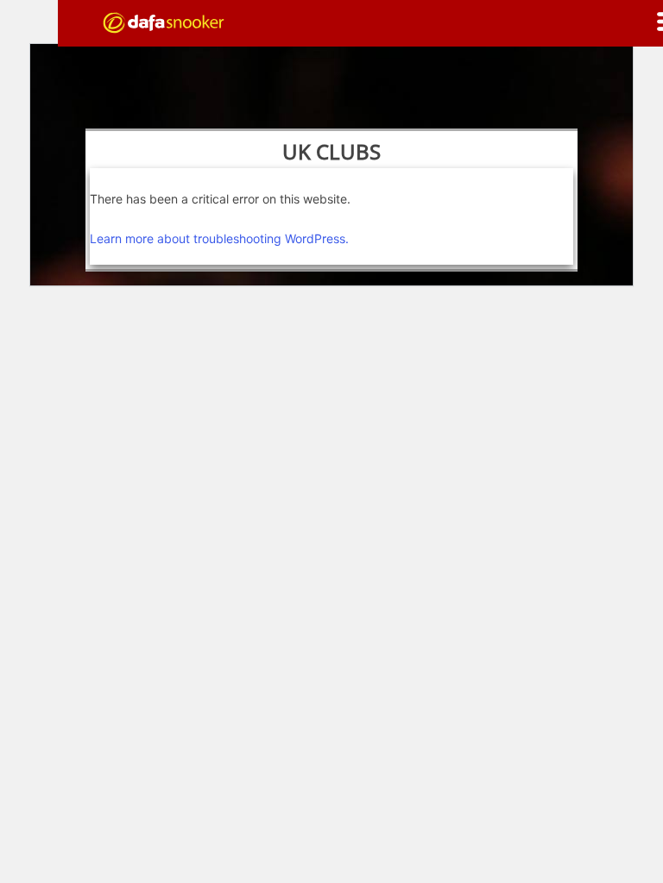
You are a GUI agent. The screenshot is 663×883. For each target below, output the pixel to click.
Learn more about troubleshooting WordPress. (219, 238)
